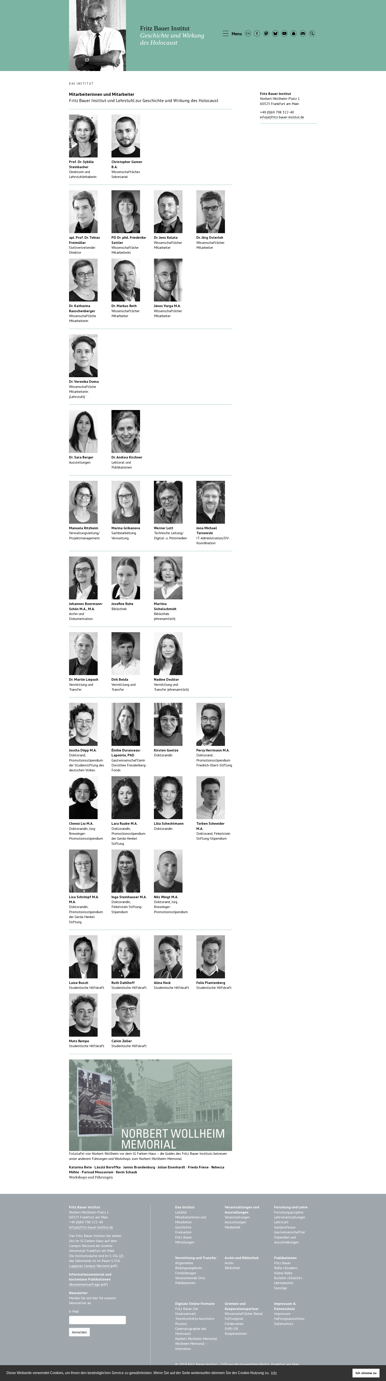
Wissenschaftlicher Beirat (244, 1313)
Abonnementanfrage (84, 1284)
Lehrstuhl (281, 1222)
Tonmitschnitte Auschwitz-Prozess (195, 1321)
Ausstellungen (235, 1222)
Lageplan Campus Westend (89, 1266)
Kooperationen (236, 1333)
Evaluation (183, 1232)
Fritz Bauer (183, 1237)
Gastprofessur (285, 1227)
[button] (232, 34)
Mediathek (232, 1227)
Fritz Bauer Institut (172, 35)
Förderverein (234, 1323)
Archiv (229, 1263)
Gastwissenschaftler (289, 1232)
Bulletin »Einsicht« (288, 1278)
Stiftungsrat (234, 1318)
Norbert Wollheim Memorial (196, 1338)
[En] (248, 34)
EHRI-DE (231, 1328)
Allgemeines (184, 1263)
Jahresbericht (284, 1283)
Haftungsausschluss (289, 1318)
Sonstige (280, 1288)
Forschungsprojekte (289, 1212)
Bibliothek (232, 1268)
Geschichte (183, 1227)
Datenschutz (284, 1323)
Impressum (282, 1313)
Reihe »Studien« (286, 1268)
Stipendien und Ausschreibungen (286, 1239)
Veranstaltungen (237, 1217)
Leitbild (180, 1212)
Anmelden (79, 1332)
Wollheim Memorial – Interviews (191, 1346)
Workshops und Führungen (91, 1177)
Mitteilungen (184, 1242)
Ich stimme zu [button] (366, 1373)
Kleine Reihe (283, 1273)
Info (274, 1373)
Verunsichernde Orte (190, 1278)
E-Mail (74, 1311)
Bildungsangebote (188, 1268)
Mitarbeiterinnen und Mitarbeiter (190, 1219)
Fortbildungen (185, 1273)
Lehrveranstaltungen (289, 1217)
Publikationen (185, 1283)
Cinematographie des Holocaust (190, 1331)
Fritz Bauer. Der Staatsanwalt (186, 1311)
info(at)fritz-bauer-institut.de (282, 117)
